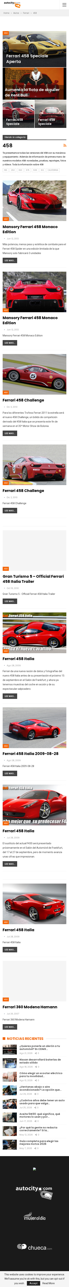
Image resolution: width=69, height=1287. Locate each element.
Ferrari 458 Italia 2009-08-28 (31, 753)
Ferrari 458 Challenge (23, 400)
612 (42, 170)
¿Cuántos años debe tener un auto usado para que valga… (42, 1102)
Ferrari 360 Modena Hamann (30, 1007)
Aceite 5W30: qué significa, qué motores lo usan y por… (39, 1115)
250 (13, 170)
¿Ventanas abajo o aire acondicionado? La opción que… (40, 1088)
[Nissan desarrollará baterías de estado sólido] (10, 1063)
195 (5, 170)
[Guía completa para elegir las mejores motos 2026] (10, 1145)
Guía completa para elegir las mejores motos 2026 (38, 1142)
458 (6, 33)
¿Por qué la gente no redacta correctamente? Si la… (38, 1129)
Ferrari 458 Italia (18, 658)
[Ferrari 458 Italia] (34, 632)
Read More (48, 1283)
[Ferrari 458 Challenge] (34, 374)
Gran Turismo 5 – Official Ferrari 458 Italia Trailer (33, 579)
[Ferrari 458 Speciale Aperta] (34, 49)
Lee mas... (10, 260)
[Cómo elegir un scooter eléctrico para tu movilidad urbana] (10, 1077)
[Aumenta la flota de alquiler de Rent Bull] (34, 83)
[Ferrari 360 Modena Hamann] (34, 981)
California (53, 170)
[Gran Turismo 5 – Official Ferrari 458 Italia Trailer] (34, 550)
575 (27, 170)
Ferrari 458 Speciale (14, 122)
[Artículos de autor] (5, 238)
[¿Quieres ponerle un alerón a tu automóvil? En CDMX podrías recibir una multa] (10, 1050)
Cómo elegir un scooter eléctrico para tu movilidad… (40, 1074)
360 (20, 170)
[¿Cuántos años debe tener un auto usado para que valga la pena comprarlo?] (10, 1104)
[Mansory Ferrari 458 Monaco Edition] (34, 200)
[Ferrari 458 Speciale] (18, 114)
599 (35, 170)
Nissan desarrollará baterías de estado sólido (40, 1061)
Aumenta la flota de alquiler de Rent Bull (32, 92)
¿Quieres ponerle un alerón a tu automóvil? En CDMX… (39, 1047)
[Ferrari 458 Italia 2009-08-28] (34, 727)
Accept (34, 1283)
